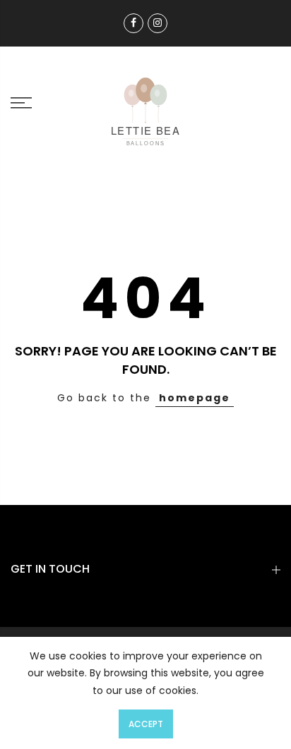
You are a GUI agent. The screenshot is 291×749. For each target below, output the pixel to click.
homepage (194, 398)
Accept (146, 724)
